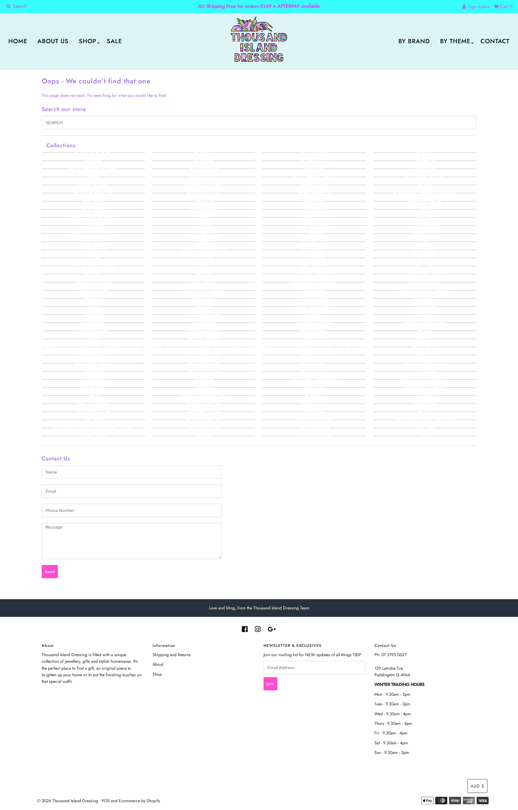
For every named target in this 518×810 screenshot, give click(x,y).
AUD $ (477, 786)
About (158, 664)
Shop (88, 41)
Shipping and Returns (172, 655)
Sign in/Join (478, 7)
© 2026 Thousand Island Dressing (67, 801)
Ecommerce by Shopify (139, 801)
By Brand (414, 41)
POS (106, 801)
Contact (495, 41)
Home (17, 41)
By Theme (455, 41)
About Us (53, 41)
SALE (114, 41)
